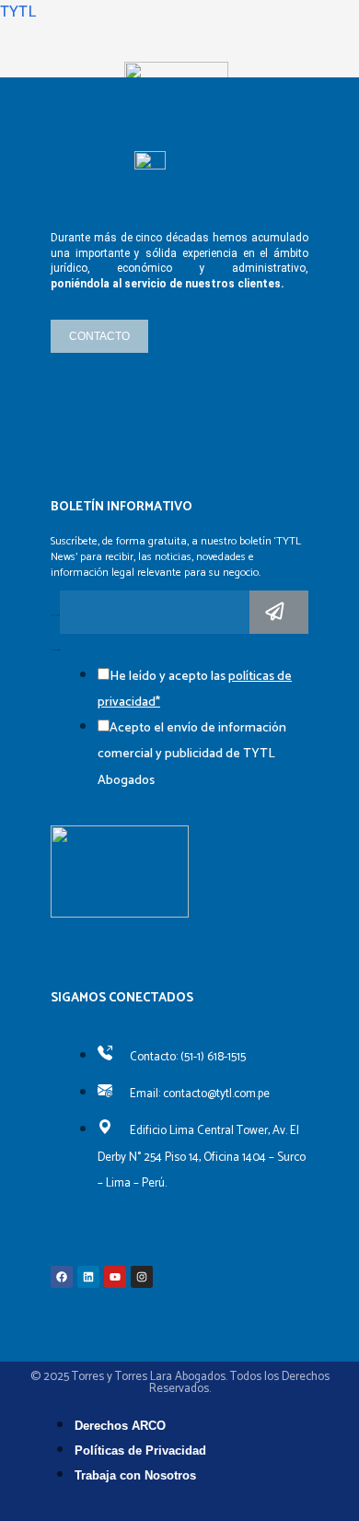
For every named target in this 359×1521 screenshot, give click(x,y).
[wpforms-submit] (278, 612)
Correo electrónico (55, 615)
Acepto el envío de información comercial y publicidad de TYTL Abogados (192, 754)
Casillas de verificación (56, 650)
